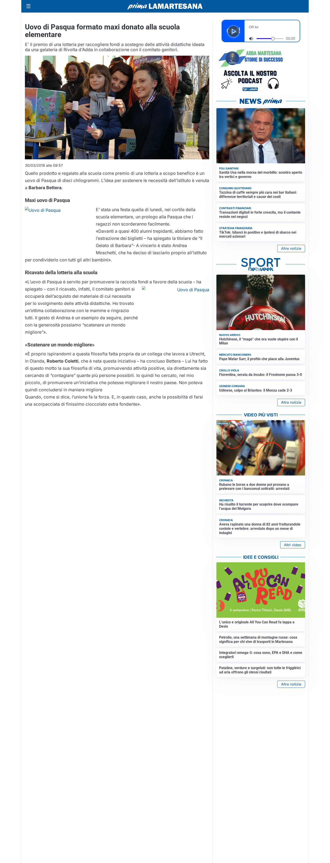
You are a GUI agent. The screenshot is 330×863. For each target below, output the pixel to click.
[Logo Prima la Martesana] (165, 6)
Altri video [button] (292, 545)
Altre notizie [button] (291, 248)
